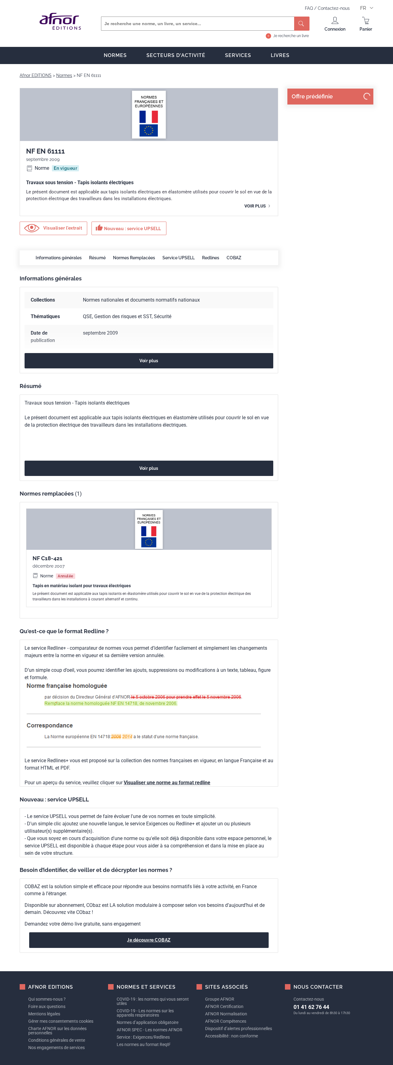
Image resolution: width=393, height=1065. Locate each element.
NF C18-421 (47, 558)
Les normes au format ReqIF (144, 1044)
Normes (115, 55)
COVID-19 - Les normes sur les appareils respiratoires (145, 1012)
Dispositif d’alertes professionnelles (238, 1028)
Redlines (210, 257)
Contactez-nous (334, 8)
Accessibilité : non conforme (231, 1035)
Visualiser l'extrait (62, 228)
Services (238, 55)
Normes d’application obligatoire (147, 1022)
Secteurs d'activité (175, 55)
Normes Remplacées (134, 257)
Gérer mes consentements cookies (60, 1021)
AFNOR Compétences (225, 1021)
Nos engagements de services (56, 1047)
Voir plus (255, 205)
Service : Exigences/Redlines (143, 1037)
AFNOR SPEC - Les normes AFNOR (149, 1029)
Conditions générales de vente (56, 1040)
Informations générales (59, 257)
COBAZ (234, 257)
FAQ (309, 8)
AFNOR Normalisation (226, 1013)
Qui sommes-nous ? (47, 999)
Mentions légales (44, 1013)
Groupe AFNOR (219, 999)
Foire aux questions (46, 1006)
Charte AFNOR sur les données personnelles (57, 1030)
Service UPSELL (178, 257)
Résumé (97, 257)
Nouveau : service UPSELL (128, 227)
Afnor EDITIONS (36, 75)
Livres (280, 55)
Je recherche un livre (291, 36)
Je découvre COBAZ (149, 940)
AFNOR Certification (224, 1006)
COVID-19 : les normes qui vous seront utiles (153, 1001)
